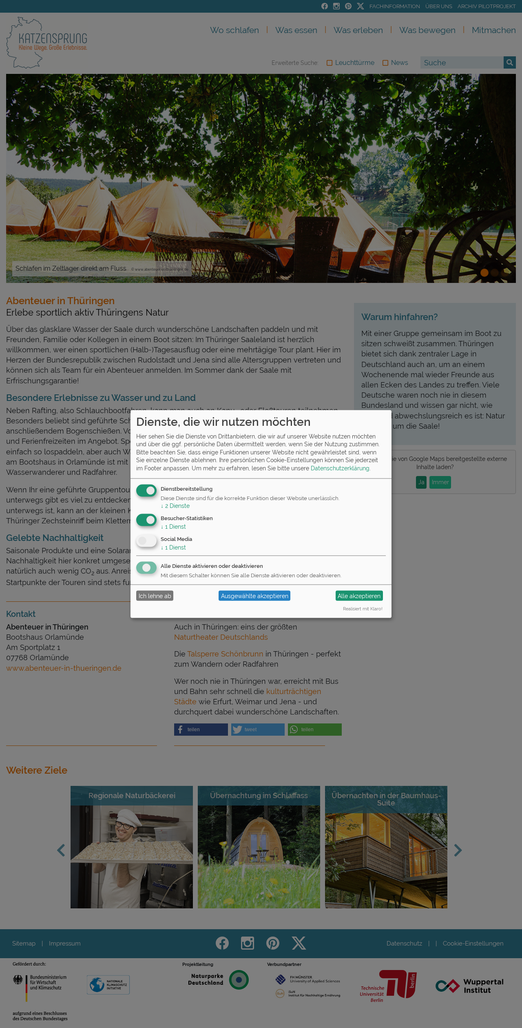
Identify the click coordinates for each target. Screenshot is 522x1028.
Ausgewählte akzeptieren (254, 595)
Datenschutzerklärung (340, 468)
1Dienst (173, 526)
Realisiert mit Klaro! (363, 609)
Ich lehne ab (155, 595)
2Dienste (175, 506)
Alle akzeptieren (359, 595)
